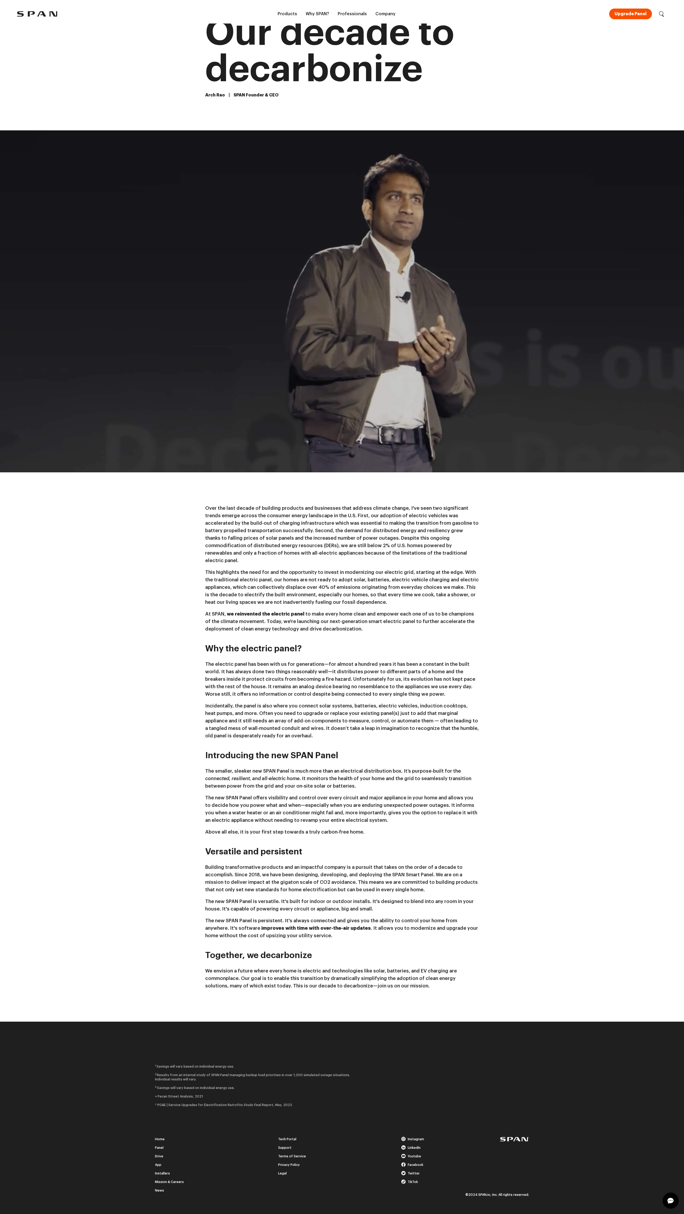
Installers (162, 1173)
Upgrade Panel (631, 14)
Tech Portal (287, 1139)
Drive (159, 1156)
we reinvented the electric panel (265, 614)
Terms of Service (292, 1156)
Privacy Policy (289, 1164)
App (158, 1164)
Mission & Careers (169, 1182)
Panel (159, 1147)
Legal (282, 1173)
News (159, 1190)
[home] (37, 14)
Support (285, 1147)
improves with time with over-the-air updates (316, 928)
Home (160, 1139)
